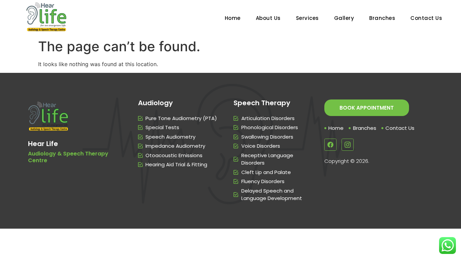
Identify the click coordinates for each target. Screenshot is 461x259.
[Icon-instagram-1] (348, 145)
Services (307, 18)
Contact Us (426, 18)
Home (233, 18)
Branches (382, 18)
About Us (268, 18)
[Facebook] (330, 145)
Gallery (344, 18)
